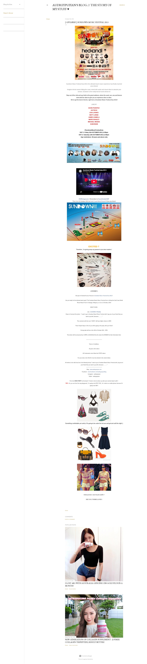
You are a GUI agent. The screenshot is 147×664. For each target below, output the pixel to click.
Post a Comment (70, 519)
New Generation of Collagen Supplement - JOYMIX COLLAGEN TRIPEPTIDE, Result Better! (92, 640)
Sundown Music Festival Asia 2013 (103, 295)
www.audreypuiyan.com (95, 369)
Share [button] (48, 19)
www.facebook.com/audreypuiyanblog (97, 371)
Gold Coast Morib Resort (97, 201)
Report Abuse (8, 13)
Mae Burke (90, 659)
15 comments (72, 589)
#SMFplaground (84, 199)
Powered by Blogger (87, 656)
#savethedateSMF (103, 199)
